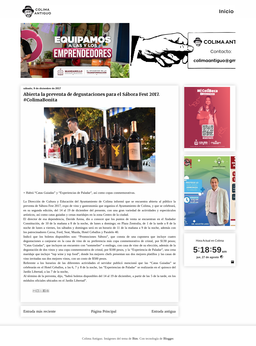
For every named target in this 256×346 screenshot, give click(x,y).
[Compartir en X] (41, 291)
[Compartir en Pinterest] (47, 291)
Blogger (168, 338)
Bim (135, 338)
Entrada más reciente (39, 311)
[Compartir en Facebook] (44, 291)
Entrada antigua (164, 311)
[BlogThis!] (37, 291)
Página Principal (103, 311)
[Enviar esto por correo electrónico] (34, 291)
